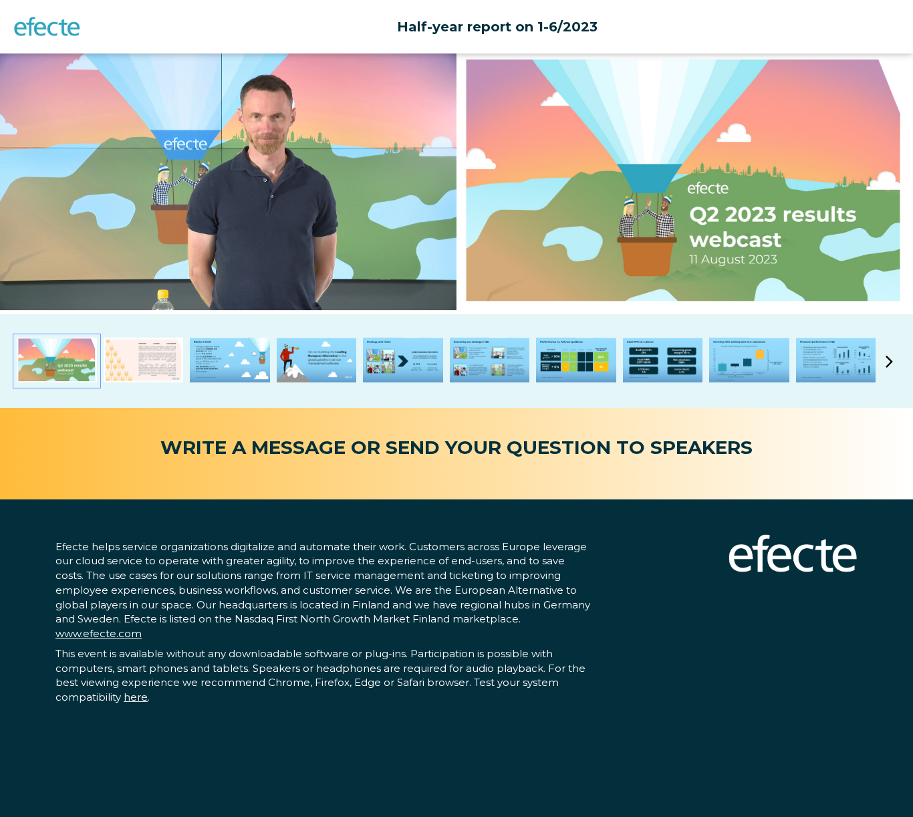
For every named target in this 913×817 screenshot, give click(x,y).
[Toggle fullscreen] (903, 63)
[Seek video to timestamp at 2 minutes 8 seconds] (317, 361)
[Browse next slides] (889, 361)
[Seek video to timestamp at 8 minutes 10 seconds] (663, 361)
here (136, 697)
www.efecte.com (98, 633)
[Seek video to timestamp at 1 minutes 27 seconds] (230, 361)
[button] (230, 184)
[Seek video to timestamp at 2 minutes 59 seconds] (490, 361)
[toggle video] (396, 290)
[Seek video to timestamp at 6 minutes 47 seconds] (576, 361)
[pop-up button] (416, 290)
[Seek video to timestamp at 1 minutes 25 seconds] (144, 361)
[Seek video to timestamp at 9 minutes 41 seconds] (836, 361)
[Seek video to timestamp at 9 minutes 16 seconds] (749, 361)
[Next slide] (901, 176)
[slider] (228, 270)
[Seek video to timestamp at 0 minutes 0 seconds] (57, 361)
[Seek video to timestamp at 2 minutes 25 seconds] (403, 361)
